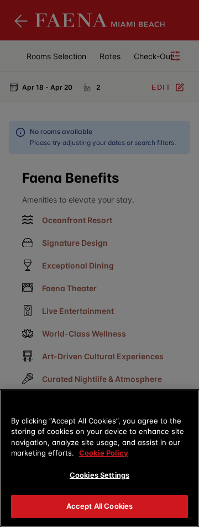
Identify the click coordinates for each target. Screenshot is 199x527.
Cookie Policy (103, 452)
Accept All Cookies (99, 506)
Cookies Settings (99, 475)
